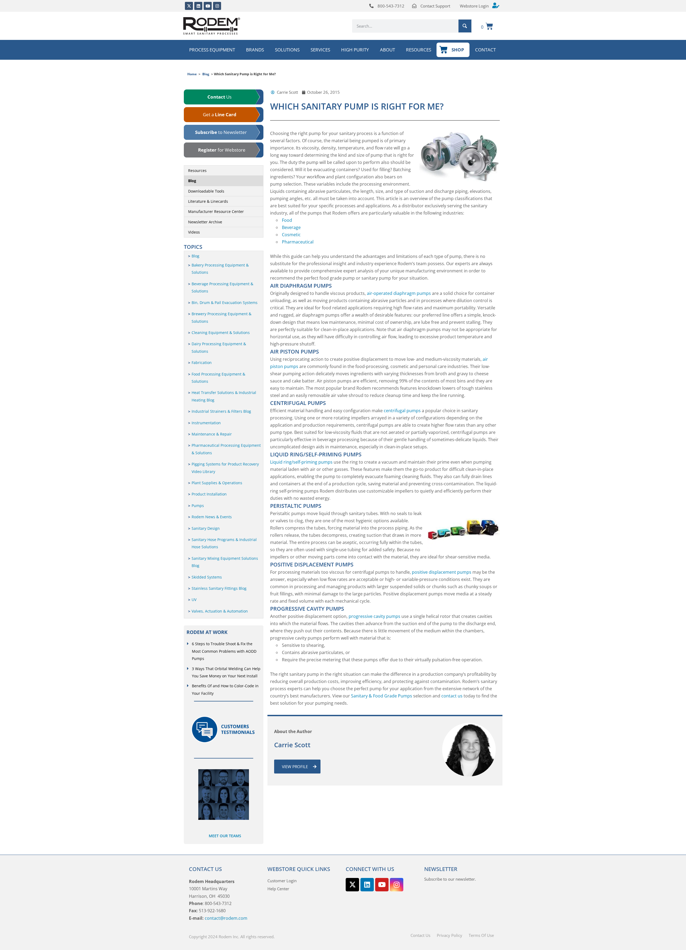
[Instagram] (217, 6)
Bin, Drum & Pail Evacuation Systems (225, 302)
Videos (194, 232)
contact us (452, 696)
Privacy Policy (449, 935)
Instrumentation (206, 422)
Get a (219, 114)
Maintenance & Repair (212, 434)
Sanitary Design (206, 528)
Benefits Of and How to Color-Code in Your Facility (225, 689)
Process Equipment (212, 50)
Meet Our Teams (225, 835)
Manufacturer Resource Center (216, 211)
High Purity (355, 50)
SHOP (458, 50)
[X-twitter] (189, 6)
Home (192, 74)
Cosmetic (291, 235)
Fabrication (202, 362)
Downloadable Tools (206, 191)
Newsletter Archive (205, 221)
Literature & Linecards (208, 201)
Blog (205, 74)
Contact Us (420, 935)
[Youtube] (208, 6)
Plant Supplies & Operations (217, 482)
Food (287, 220)
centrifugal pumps (402, 411)
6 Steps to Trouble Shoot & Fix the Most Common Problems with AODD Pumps (224, 651)
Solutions (287, 50)
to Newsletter (221, 132)
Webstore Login (474, 6)
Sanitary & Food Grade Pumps (381, 696)
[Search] (465, 26)
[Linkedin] (198, 6)
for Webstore (221, 150)
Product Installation (209, 494)
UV (194, 599)
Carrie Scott (292, 744)
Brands (255, 50)
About (387, 50)
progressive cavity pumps (374, 616)
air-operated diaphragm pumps (399, 293)
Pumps (198, 505)
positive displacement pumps (441, 572)
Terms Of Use (481, 935)
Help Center (278, 888)
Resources (418, 50)
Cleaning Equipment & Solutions (221, 332)
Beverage (291, 227)
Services (320, 50)
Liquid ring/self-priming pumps (301, 462)
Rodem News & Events (212, 516)
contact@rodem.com (226, 918)
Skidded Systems (207, 577)
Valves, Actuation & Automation (220, 611)
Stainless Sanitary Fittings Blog (219, 588)
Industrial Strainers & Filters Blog (221, 411)
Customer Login (282, 880)
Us (219, 97)
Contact (485, 50)
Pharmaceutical (298, 242)
